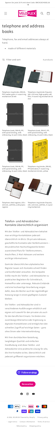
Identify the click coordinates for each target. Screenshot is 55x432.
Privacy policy (43, 417)
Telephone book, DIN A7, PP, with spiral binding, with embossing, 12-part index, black (40, 132)
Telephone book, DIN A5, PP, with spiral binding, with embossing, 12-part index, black (14, 132)
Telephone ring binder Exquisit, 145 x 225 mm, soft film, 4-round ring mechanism (40, 204)
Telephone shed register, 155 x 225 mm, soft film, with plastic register (13, 204)
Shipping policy (35, 426)
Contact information (27, 422)
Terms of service (44, 422)
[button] (6, 13)
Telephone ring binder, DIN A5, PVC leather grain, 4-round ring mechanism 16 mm (14, 94)
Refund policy (22, 426)
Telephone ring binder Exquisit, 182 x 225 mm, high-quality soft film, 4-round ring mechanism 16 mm (40, 95)
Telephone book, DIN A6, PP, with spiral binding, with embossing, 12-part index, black (14, 168)
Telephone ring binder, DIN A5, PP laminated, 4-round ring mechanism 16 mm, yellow (39, 168)
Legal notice (12, 422)
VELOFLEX (16, 417)
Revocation (27, 384)
